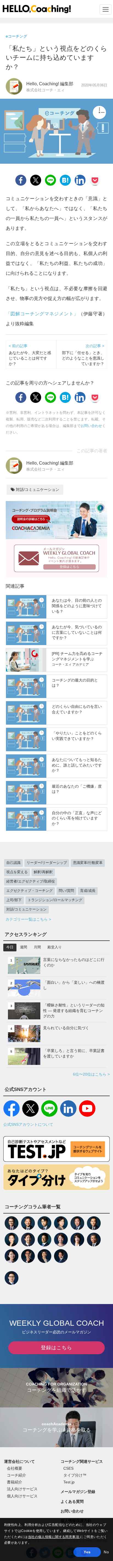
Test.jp (69, 1482)
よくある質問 (72, 1501)
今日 (9, 947)
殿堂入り (54, 947)
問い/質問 (66, 891)
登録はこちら (56, 1347)
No (106, 1552)
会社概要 (14, 1468)
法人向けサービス (22, 1489)
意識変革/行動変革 (88, 863)
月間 (37, 947)
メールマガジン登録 (78, 1491)
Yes (87, 1552)
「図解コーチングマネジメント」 (42, 313)
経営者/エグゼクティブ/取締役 (30, 881)
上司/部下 (14, 900)
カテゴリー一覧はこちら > (28, 919)
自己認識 (13, 863)
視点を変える (17, 872)
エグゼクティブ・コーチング (29, 891)
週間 (23, 947)
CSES (68, 1468)
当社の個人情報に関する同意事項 (54, 1537)
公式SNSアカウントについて (28, 1124)
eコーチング (16, 36)
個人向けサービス (22, 1496)
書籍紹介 (14, 1482)
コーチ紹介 (16, 1475)
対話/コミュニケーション (37, 489)
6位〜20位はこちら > (91, 1074)
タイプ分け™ (74, 1475)
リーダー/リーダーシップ (47, 863)
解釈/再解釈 (43, 872)
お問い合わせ (91, 426)
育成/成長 (87, 891)
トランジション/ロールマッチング (55, 900)
